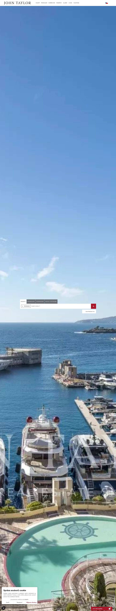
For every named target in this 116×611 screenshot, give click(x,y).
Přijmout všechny (31, 602)
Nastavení (19, 602)
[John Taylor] (17, 3)
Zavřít (7, 602)
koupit (23, 301)
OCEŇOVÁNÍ (51, 2)
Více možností (89, 311)
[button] (4, 608)
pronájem (31, 301)
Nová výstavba (51, 301)
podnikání (40, 301)
